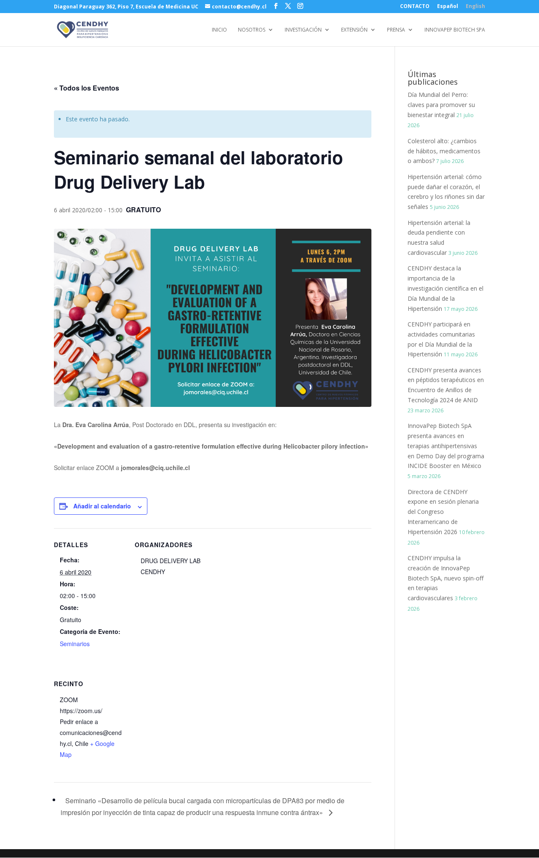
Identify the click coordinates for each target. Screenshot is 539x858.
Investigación (303, 30)
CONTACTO (415, 7)
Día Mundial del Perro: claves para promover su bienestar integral (441, 105)
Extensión (354, 30)
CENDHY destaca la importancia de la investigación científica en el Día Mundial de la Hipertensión (445, 288)
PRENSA (396, 30)
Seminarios (75, 643)
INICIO (219, 30)
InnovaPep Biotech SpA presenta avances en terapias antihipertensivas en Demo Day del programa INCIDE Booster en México (446, 446)
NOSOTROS (251, 30)
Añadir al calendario (102, 506)
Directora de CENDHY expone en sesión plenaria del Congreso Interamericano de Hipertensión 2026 (443, 512)
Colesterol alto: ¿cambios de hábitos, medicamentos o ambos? (444, 151)
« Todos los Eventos (86, 88)
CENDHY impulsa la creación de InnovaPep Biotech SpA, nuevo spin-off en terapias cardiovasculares (445, 578)
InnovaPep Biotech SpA (454, 30)
